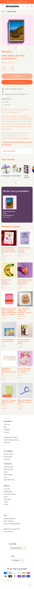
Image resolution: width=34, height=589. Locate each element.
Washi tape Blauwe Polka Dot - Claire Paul (24, 402)
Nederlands (16, 560)
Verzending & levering (11, 440)
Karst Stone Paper (10, 494)
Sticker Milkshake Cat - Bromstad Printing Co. (24, 370)
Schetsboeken (6, 176)
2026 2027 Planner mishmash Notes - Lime (8, 402)
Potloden (7, 459)
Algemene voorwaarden (12, 529)
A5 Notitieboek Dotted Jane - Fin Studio (23, 341)
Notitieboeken (16, 176)
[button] (2, 6)
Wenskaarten (8, 474)
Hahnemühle (8, 491)
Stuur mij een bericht (17, 82)
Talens (6, 502)
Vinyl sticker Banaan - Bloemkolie (6, 282)
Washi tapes (8, 456)
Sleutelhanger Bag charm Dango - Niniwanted (24, 282)
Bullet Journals (26, 176)
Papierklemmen (9, 480)
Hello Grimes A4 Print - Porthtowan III (9, 213)
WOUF (6, 504)
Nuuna (6, 496)
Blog (5, 427)
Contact (6, 432)
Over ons (7, 424)
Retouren (7, 442)
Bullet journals (8, 469)
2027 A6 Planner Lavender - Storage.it (23, 250)
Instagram (7, 429)
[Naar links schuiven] (15, 48)
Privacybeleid (8, 531)
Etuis (5, 477)
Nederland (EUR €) (16, 548)
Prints (6, 472)
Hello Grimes (11, 11)
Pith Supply (7, 499)
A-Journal (7, 489)
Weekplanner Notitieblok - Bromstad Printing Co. (8, 371)
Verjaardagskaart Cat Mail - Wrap (8, 340)
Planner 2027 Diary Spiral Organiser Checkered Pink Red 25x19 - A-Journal (9, 311)
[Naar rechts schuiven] (18, 48)
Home (3, 11)
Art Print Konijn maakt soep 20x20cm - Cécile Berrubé (24, 311)
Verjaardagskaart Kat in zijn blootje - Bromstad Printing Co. (8, 250)
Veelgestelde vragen (11, 437)
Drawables (9, 580)
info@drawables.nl (10, 518)
